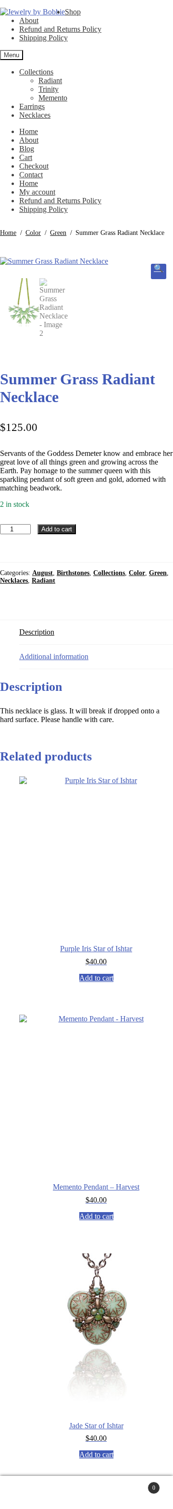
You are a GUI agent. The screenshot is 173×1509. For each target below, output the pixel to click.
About (28, 20)
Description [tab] (36, 632)
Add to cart (56, 529)
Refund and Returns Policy (60, 29)
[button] (158, 271)
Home (28, 131)
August (42, 573)
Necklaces (34, 115)
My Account (45, 1492)
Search (96, 1492)
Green (58, 232)
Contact (31, 175)
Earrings (32, 106)
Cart (25, 157)
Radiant (50, 80)
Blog (26, 149)
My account (37, 192)
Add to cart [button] (96, 978)
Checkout (34, 166)
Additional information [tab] (53, 656)
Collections (36, 72)
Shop (73, 12)
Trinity (48, 89)
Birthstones (73, 573)
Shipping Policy (43, 38)
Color (33, 232)
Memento (52, 98)
